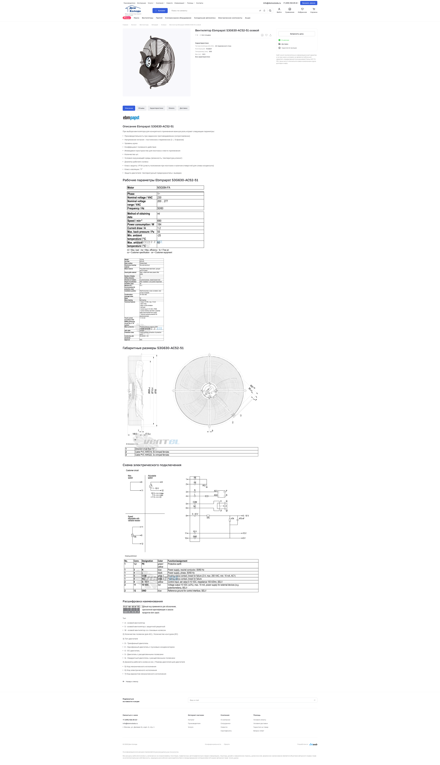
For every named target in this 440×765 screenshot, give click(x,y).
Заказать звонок (308, 3)
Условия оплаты (259, 720)
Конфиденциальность (213, 744)
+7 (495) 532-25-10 (290, 3)
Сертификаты (226, 731)
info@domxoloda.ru (272, 3)
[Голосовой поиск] (264, 10)
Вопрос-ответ (258, 731)
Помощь (256, 715)
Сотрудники (225, 723)
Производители (194, 723)
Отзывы (141, 108)
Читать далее (233, 758)
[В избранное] (266, 35)
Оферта (227, 744)
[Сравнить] (262, 35)
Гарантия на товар (260, 727)
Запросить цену (297, 34)
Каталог (191, 720)
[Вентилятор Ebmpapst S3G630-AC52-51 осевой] (157, 62)
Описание (129, 108)
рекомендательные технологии (166, 752)
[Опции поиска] (259, 10)
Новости (224, 727)
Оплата (171, 108)
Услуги (190, 727)
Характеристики (156, 108)
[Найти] (270, 10)
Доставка (183, 108)
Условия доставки (260, 723)
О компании (225, 720)
